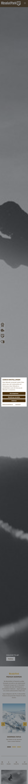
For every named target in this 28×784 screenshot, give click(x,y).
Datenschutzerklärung (7, 404)
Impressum (18, 404)
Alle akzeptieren (14, 393)
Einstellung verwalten (14, 397)
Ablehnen (14, 400)
